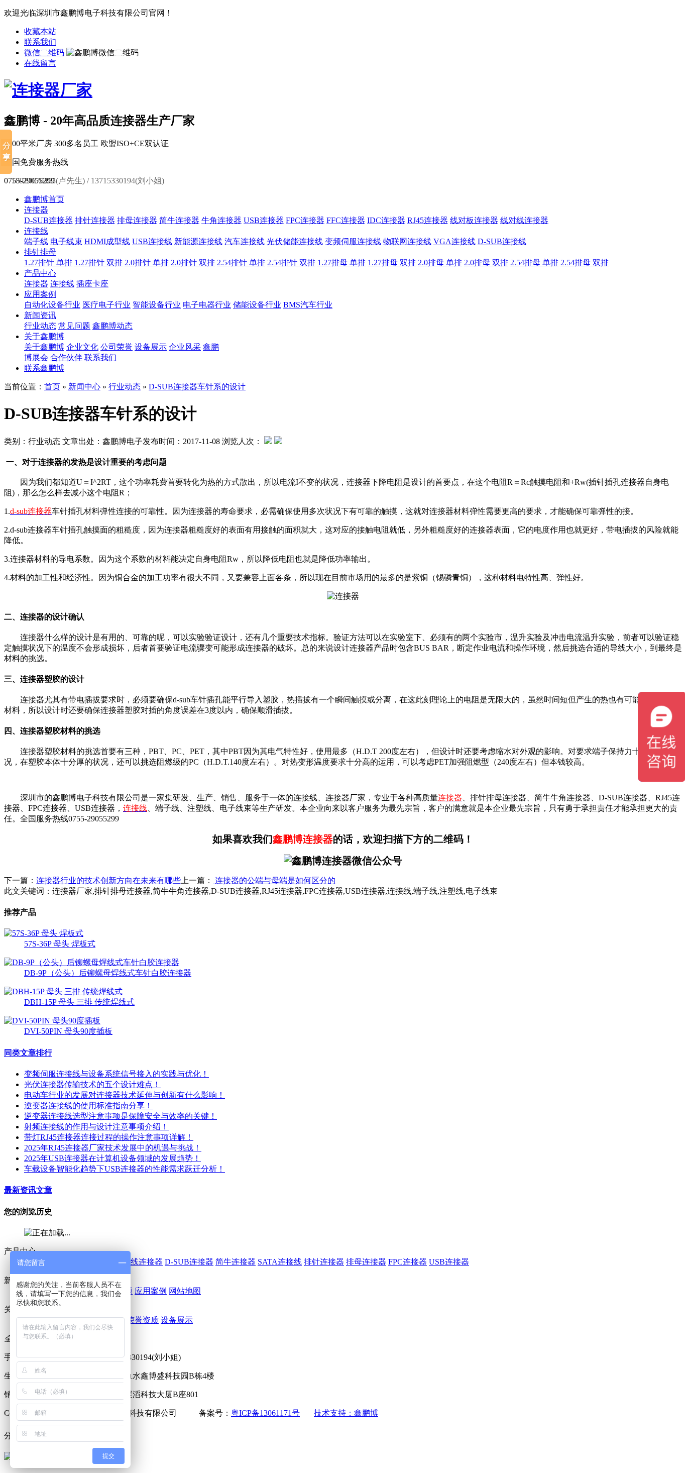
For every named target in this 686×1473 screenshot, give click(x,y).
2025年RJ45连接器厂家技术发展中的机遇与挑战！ (112, 1147)
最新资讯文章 (28, 1190)
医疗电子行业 (106, 304)
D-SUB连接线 (502, 241)
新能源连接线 (198, 241)
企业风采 (185, 347)
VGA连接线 (454, 241)
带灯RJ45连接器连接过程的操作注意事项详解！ (108, 1137)
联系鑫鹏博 (44, 368)
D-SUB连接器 (48, 220)
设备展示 (151, 347)
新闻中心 (84, 386)
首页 (52, 386)
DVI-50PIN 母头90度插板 (68, 1031)
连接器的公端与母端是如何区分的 (274, 880)
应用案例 (40, 294)
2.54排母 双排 (584, 262)
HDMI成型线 (107, 241)
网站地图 (185, 1291)
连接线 (36, 231)
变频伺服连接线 (353, 241)
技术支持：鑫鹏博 (346, 1413)
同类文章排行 (28, 1052)
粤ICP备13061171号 (265, 1413)
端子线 (36, 241)
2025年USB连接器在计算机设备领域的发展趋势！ (112, 1158)
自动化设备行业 (52, 304)
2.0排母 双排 (486, 262)
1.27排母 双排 (392, 262)
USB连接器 (264, 220)
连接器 (36, 209)
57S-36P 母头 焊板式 (59, 943)
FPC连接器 (305, 220)
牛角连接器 (221, 220)
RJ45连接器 (427, 220)
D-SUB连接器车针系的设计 (197, 386)
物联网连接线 (407, 241)
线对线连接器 (524, 220)
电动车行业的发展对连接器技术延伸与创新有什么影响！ (124, 1095)
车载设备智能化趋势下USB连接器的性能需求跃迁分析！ (124, 1169)
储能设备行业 (257, 304)
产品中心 (40, 273)
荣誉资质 (143, 1320)
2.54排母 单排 (534, 262)
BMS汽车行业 (307, 304)
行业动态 (40, 326)
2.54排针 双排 (291, 262)
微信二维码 (44, 52)
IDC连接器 (386, 220)
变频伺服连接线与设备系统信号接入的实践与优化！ (116, 1074)
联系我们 (40, 42)
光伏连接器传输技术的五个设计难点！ (92, 1084)
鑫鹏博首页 (44, 199)
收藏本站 (40, 31)
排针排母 (40, 252)
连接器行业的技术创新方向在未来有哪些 (108, 880)
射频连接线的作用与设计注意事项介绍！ (96, 1126)
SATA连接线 (280, 1261)
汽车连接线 (244, 241)
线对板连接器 (474, 220)
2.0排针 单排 (147, 262)
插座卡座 (92, 283)
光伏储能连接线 (295, 241)
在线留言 (40, 63)
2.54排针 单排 (241, 262)
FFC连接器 (345, 220)
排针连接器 (95, 220)
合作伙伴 (66, 357)
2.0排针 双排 (193, 262)
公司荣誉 (116, 347)
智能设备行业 (157, 304)
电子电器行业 (207, 304)
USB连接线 (152, 241)
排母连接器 (137, 220)
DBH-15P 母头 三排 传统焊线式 (79, 1002)
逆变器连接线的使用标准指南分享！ (88, 1105)
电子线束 (66, 241)
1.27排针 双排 (98, 262)
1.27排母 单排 (341, 262)
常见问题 (74, 326)
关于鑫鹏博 (44, 336)
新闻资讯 (40, 315)
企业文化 (82, 347)
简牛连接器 (179, 220)
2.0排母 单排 (440, 262)
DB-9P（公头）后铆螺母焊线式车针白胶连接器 (107, 973)
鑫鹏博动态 (112, 326)
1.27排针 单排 (48, 262)
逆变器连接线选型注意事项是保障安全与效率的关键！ (120, 1116)
